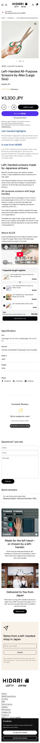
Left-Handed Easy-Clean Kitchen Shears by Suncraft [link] (22, 295)
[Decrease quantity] (3, 107)
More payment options (20, 117)
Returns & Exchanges (24, 498)
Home (3, 18)
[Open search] (6, 5)
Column (4, 694)
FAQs (34, 498)
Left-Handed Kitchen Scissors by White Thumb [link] (22, 286)
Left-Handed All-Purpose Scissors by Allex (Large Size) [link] (22, 275)
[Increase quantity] (14, 107)
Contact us (5, 715)
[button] (37, 5)
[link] (6, 277)
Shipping (4, 707)
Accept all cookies (20, 732)
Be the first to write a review (20, 426)
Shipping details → (6, 126)
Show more (20, 611)
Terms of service (6, 704)
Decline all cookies (20, 738)
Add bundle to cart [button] (20, 318)
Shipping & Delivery (9, 498)
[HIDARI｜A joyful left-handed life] (20, 5)
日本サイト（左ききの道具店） (11, 718)
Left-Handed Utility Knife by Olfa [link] (22, 304)
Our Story (4, 699)
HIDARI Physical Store (8, 696)
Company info (6, 712)
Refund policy (6, 710)
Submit (8, 481)
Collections (10, 18)
